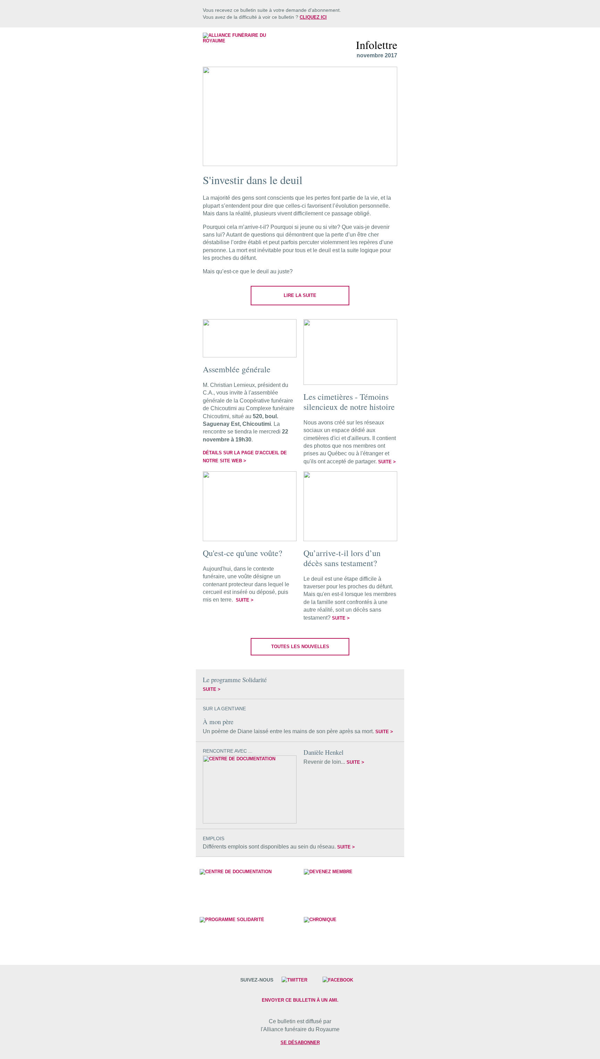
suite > (387, 461)
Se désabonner (300, 1042)
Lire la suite (300, 295)
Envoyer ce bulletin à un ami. (300, 1000)
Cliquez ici (313, 17)
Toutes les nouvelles (300, 646)
